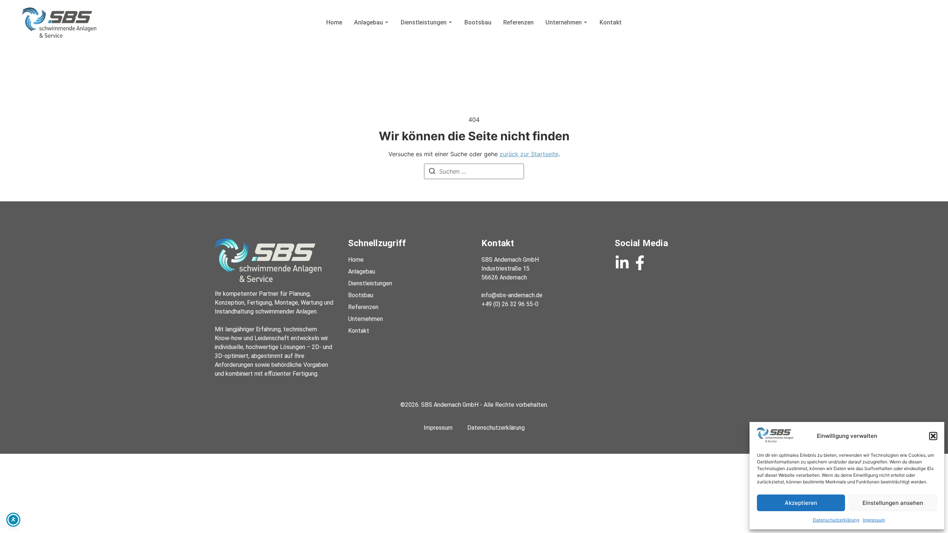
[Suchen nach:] (474, 171)
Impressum (874, 520)
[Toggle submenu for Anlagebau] (386, 22)
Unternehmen (563, 22)
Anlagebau (368, 22)
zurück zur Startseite (529, 154)
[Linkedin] (622, 262)
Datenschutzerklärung (836, 520)
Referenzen (518, 22)
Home (334, 22)
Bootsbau (477, 22)
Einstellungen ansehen (892, 502)
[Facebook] (639, 262)
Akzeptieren (801, 502)
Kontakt (611, 22)
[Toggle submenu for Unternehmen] (585, 22)
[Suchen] (432, 172)
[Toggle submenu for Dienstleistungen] (450, 22)
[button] (933, 436)
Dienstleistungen (424, 22)
